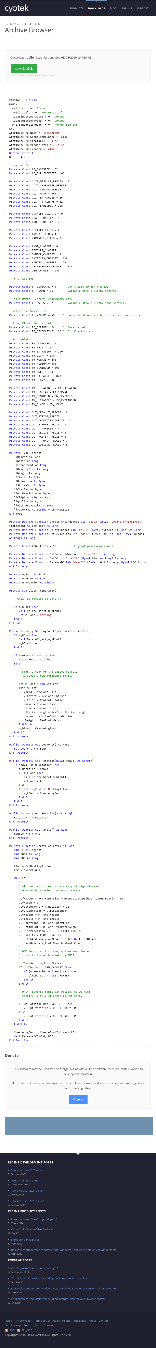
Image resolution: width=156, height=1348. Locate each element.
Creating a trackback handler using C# (34, 1268)
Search (28, 1325)
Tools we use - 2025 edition (27, 1170)
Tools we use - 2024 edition (27, 1190)
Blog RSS (27, 1330)
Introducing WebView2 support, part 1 (34, 1219)
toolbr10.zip (12, 24)
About (92, 1320)
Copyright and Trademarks (69, 1320)
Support (143, 8)
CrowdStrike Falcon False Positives (32, 1229)
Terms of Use (42, 1320)
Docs (38, 1325)
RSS (12, 1330)
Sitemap (16, 1325)
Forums (126, 8)
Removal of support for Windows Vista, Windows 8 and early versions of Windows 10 (63, 1250)
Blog (113, 8)
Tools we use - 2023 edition (27, 1201)
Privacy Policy (23, 1320)
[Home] (17, 8)
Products (76, 8)
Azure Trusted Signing (24, 1180)
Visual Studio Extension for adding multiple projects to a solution (50, 1278)
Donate (78, 1099)
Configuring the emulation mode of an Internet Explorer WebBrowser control (58, 1299)
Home (8, 1320)
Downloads (96, 8)
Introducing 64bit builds (25, 1239)
